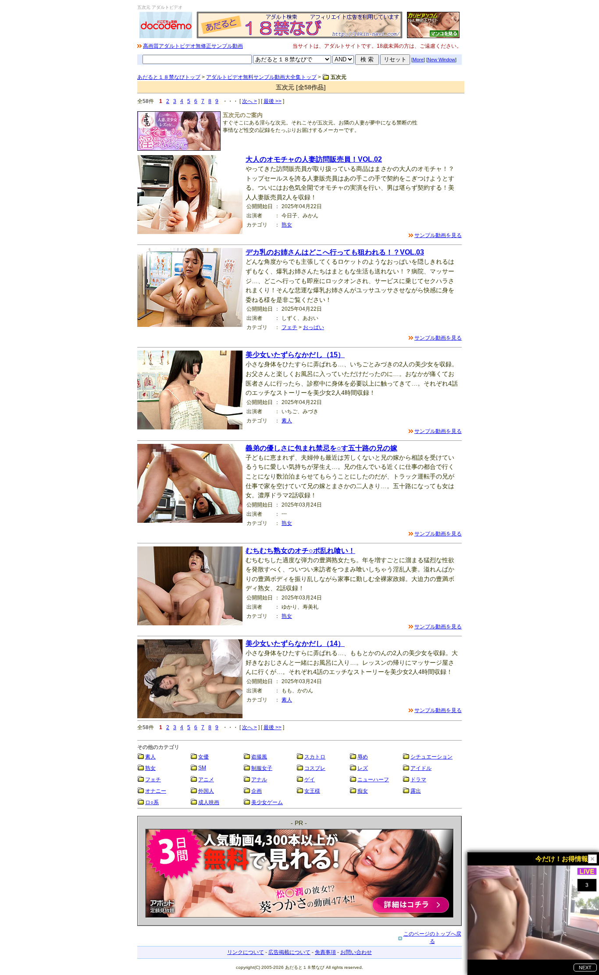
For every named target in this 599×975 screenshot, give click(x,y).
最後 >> (273, 101)
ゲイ (309, 779)
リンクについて (245, 952)
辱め (362, 757)
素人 (287, 421)
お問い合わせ (356, 952)
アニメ (206, 779)
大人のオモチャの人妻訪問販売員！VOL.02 (314, 159)
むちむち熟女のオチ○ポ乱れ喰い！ (300, 550)
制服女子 (261, 768)
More (418, 59)
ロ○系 (152, 802)
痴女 (362, 791)
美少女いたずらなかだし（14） (295, 643)
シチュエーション (431, 757)
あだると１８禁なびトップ (168, 77)
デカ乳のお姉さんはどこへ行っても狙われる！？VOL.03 (335, 252)
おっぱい (313, 327)
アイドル (420, 768)
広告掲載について (289, 952)
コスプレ (314, 768)
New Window (441, 59)
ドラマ (418, 779)
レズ (362, 768)
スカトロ (314, 757)
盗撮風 (259, 757)
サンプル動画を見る (438, 235)
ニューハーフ (373, 779)
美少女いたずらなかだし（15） (295, 354)
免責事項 (325, 952)
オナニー (155, 791)
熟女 (287, 225)
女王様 (312, 791)
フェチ (289, 327)
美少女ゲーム (267, 802)
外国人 (206, 791)
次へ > (249, 101)
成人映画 (208, 802)
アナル (259, 779)
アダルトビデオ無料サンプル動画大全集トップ (261, 77)
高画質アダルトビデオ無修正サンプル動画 (193, 46)
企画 (256, 791)
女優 (203, 757)
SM (202, 768)
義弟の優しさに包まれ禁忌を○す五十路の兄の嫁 (321, 448)
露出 (415, 791)
